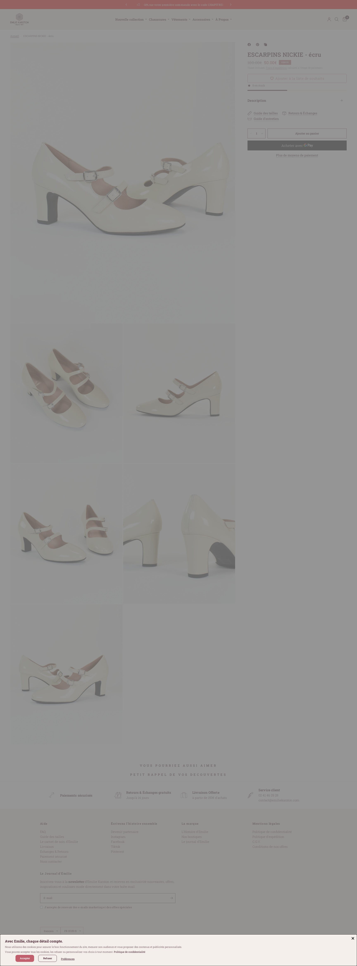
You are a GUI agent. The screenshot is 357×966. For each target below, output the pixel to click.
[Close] (353, 938)
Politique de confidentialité (129, 951)
